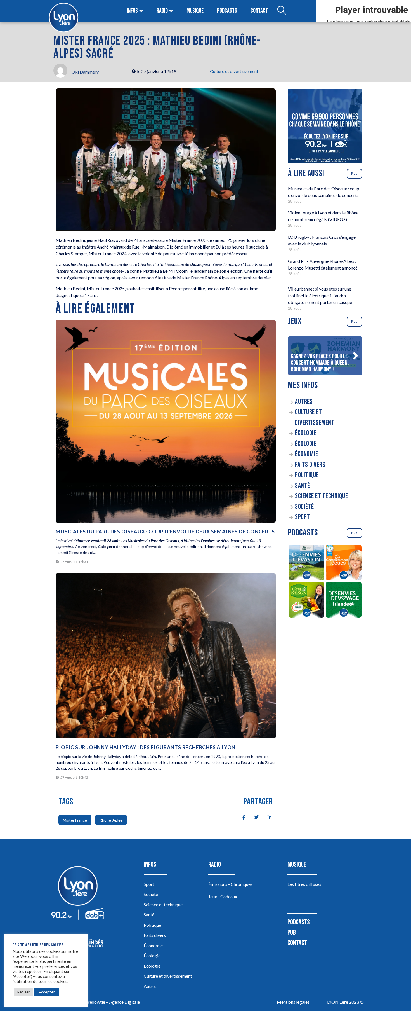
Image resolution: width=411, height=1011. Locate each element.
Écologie (305, 433)
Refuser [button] (23, 992)
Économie (306, 454)
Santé (302, 485)
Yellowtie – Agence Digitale (113, 1002)
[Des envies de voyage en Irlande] (343, 600)
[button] (355, 355)
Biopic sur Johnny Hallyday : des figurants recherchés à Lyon (145, 747)
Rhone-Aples (111, 820)
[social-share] (240, 816)
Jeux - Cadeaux (222, 896)
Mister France (75, 820)
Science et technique (321, 496)
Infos (132, 11)
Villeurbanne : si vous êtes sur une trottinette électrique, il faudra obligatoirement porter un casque (320, 295)
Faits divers (310, 464)
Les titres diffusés (304, 884)
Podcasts (227, 11)
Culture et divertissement (234, 71)
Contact (259, 11)
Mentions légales (293, 1002)
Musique (195, 11)
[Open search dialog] (281, 11)
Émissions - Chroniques (230, 884)
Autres (304, 401)
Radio (162, 11)
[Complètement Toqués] (343, 563)
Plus (354, 173)
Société (304, 506)
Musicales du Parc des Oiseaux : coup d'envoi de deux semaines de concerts (165, 531)
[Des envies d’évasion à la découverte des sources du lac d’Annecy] (306, 563)
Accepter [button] (46, 991)
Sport (302, 517)
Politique (307, 475)
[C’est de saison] (306, 600)
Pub (291, 932)
